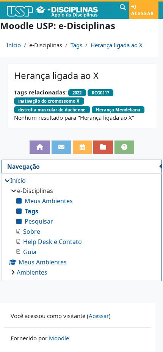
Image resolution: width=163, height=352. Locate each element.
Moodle (59, 338)
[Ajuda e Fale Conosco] (124, 147)
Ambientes (32, 272)
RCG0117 (100, 93)
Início (13, 45)
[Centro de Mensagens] (61, 147)
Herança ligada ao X (117, 45)
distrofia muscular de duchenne (52, 110)
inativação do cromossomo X (49, 101)
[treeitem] (82, 226)
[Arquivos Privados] (103, 147)
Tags (76, 45)
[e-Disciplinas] (59, 10)
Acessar (142, 13)
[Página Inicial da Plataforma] (40, 147)
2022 (77, 93)
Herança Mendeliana (118, 110)
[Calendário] (82, 147)
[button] (123, 10)
